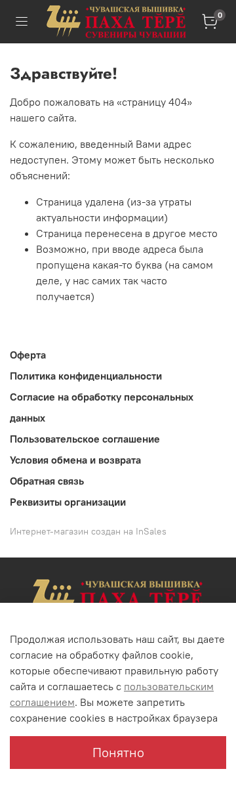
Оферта (28, 354)
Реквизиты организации (68, 501)
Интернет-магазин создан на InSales (88, 531)
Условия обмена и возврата (75, 459)
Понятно (118, 752)
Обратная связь (47, 480)
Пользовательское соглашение (85, 438)
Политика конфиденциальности (86, 375)
